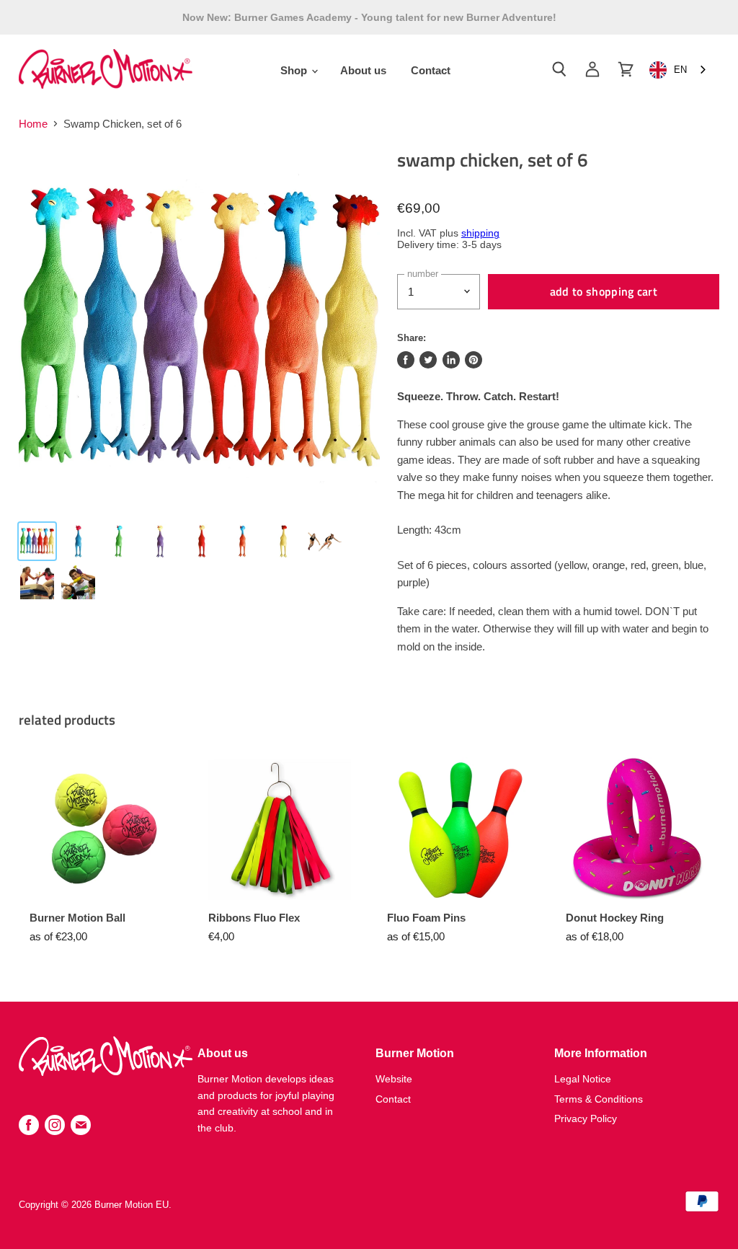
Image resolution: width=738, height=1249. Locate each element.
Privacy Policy (585, 1118)
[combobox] (679, 70)
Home (33, 124)
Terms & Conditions (598, 1099)
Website (393, 1079)
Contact (430, 70)
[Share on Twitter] (428, 359)
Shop (295, 70)
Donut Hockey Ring (615, 918)
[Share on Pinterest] (473, 359)
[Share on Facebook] (405, 359)
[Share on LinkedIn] (451, 359)
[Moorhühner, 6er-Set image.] (199, 329)
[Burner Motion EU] (105, 1072)
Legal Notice (582, 1079)
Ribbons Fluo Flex (254, 918)
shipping (480, 233)
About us (363, 70)
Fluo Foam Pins (426, 918)
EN (680, 69)
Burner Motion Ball (77, 918)
